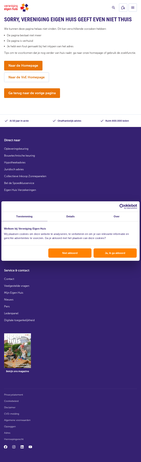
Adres (7, 432)
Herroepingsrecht (14, 439)
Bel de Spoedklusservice (19, 183)
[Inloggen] (123, 7)
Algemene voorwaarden (17, 420)
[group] (17, 355)
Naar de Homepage (23, 66)
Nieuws (8, 299)
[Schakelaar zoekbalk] (113, 7)
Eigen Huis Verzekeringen (20, 190)
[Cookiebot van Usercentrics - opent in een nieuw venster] (122, 206)
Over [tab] (117, 216)
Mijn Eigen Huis (13, 292)
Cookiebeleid (11, 401)
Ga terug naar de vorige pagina (32, 93)
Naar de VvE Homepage (26, 77)
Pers (7, 306)
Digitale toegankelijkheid (19, 320)
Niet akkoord (70, 253)
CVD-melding (11, 413)
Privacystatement (13, 394)
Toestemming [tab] (24, 216)
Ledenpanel (11, 313)
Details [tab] (70, 216)
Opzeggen (10, 426)
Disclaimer (9, 407)
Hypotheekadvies (14, 162)
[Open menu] (133, 7)
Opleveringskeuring (16, 148)
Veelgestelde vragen (16, 285)
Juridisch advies (14, 169)
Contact (9, 279)
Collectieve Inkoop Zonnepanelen (25, 176)
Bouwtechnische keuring (19, 155)
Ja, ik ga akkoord (115, 253)
